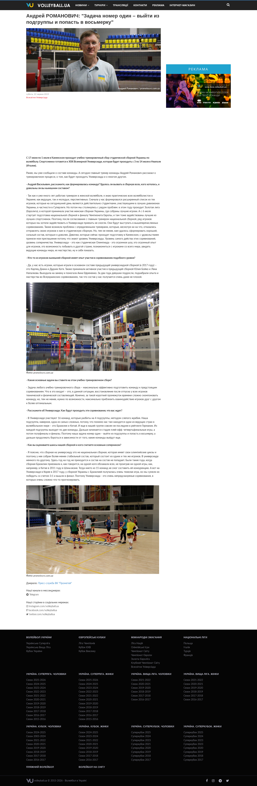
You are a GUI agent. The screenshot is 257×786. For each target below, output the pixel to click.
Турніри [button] (99, 5)
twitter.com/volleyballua (41, 614)
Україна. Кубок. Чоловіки (43, 726)
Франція (188, 655)
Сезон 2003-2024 (36, 736)
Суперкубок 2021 (141, 744)
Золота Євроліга (140, 659)
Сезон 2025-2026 (36, 680)
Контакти (140, 5)
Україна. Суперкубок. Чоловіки (152, 726)
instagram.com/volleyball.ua (43, 606)
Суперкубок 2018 (141, 756)
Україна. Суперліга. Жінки (96, 674)
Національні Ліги (195, 637)
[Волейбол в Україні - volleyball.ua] (48, 5)
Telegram (34, 594)
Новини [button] (81, 5)
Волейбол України (39, 637)
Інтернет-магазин (182, 5)
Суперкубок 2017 (141, 760)
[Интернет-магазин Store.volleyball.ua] (198, 91)
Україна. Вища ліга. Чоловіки (151, 674)
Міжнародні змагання (146, 637)
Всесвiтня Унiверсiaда (36, 97)
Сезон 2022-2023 (36, 692)
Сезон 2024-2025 (36, 684)
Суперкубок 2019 (141, 752)
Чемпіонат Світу (140, 651)
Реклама (158, 5)
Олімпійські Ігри (140, 647)
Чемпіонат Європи (141, 655)
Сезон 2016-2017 (36, 715)
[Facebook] (206, 780)
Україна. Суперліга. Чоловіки (46, 674)
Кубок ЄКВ (85, 647)
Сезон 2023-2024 (36, 688)
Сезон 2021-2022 (36, 696)
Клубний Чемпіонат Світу (145, 663)
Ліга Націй (137, 643)
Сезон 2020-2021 (36, 699)
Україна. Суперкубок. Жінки (203, 726)
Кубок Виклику (87, 651)
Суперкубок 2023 (141, 740)
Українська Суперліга (38, 643)
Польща (188, 643)
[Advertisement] (93, 128)
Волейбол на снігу (92, 767)
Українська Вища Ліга (38, 647)
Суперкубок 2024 (141, 736)
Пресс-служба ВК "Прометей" (55, 583)
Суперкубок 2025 (141, 732)
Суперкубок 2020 (141, 748)
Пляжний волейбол (40, 767)
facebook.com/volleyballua (42, 610)
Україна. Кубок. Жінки (93, 726)
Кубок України (34, 651)
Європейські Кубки (92, 637)
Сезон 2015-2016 (36, 719)
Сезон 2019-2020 (36, 703)
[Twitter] (227, 780)
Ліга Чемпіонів (87, 643)
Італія (187, 647)
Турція (187, 651)
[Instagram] (213, 780)
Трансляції (120, 5)
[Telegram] (220, 780)
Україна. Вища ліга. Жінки (201, 674)
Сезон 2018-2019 (36, 707)
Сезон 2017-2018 (36, 711)
